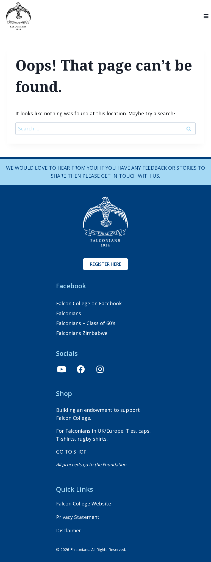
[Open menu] (206, 16)
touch (127, 175)
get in (109, 175)
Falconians (68, 313)
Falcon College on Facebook (89, 303)
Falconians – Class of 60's (85, 323)
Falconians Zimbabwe (81, 333)
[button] (61, 369)
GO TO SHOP (71, 451)
